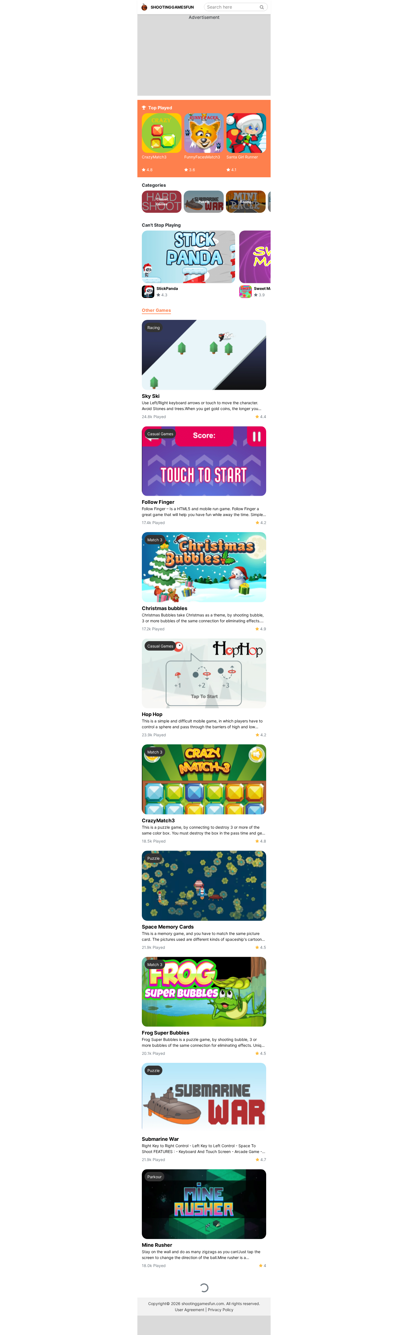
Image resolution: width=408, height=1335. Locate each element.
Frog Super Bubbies (165, 1033)
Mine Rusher (157, 1245)
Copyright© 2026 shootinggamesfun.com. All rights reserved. (204, 1303)
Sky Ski (151, 396)
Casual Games (160, 433)
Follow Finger (158, 502)
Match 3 (154, 539)
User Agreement (189, 1309)
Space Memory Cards (168, 927)
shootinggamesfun (172, 7)
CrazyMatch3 (158, 820)
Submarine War (160, 1139)
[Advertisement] (204, 55)
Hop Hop (152, 714)
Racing (153, 327)
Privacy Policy (220, 1309)
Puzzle (153, 858)
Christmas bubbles (164, 608)
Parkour (154, 1176)
